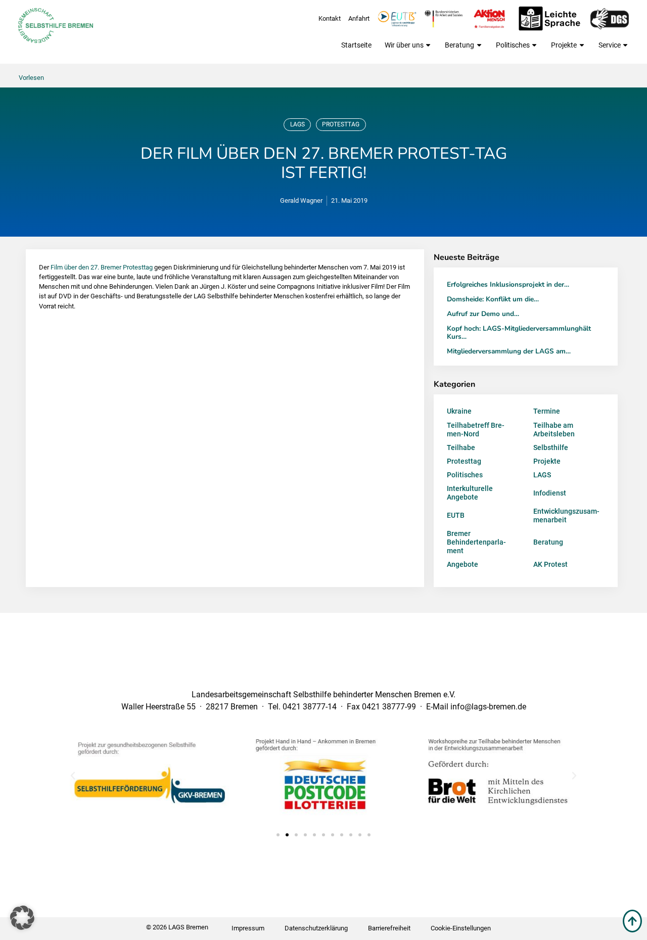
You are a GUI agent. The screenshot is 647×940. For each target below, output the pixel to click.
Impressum (248, 928)
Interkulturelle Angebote (470, 492)
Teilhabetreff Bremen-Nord (475, 429)
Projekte (564, 45)
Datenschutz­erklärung (316, 928)
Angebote (462, 564)
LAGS (297, 124)
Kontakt (329, 18)
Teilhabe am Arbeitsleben (554, 429)
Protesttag (340, 124)
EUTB (456, 515)
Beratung (459, 45)
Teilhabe (461, 447)
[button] (73, 776)
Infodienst (549, 493)
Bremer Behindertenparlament (476, 542)
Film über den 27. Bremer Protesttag (102, 267)
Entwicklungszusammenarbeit (566, 515)
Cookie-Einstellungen (461, 928)
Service (609, 45)
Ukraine (459, 411)
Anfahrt (358, 18)
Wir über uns (404, 45)
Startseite (356, 45)
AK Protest (550, 564)
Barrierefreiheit (389, 928)
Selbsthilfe (550, 447)
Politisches (513, 45)
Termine (546, 411)
